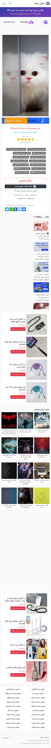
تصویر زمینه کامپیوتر (13, 706)
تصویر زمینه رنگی (13, 727)
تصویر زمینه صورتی (38, 723)
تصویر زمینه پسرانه (38, 701)
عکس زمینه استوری (19, 161)
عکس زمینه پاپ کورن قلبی (42, 506)
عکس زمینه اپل (38, 168)
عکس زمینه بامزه (38, 157)
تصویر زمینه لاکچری (13, 718)
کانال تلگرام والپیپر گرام (23, 186)
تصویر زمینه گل (13, 710)
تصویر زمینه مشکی (38, 714)
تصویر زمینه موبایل (13, 701)
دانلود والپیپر (25, 181)
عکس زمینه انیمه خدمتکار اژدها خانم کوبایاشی (25, 482)
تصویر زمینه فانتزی (13, 689)
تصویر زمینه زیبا (38, 693)
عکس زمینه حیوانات (22, 153)
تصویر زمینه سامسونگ (13, 693)
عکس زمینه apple (38, 172)
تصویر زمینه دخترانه (38, 697)
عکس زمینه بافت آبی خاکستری (9, 506)
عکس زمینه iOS (22, 172)
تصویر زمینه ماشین (38, 727)
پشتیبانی (5, 737)
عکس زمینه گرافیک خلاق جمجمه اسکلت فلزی (25, 457)
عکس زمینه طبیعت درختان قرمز (42, 456)
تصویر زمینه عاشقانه (38, 706)
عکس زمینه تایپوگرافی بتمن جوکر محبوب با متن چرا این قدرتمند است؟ (9, 432)
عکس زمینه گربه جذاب (16, 149)
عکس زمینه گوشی (21, 157)
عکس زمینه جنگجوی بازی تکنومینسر (25, 506)
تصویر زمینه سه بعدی (13, 723)
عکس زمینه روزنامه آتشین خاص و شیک (25, 431)
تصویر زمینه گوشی (38, 689)
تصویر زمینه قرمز (38, 710)
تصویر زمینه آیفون (13, 697)
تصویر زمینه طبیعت (13, 714)
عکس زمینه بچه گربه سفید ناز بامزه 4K (25, 10)
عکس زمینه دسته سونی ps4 (9, 481)
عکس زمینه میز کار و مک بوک (42, 481)
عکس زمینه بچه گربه (36, 149)
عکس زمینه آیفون (38, 164)
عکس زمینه (39, 3)
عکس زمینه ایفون (21, 164)
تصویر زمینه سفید (38, 718)
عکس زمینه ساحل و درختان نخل (42, 431)
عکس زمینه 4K (39, 153)
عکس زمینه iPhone (22, 168)
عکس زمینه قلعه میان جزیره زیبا (9, 456)
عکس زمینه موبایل (37, 161)
